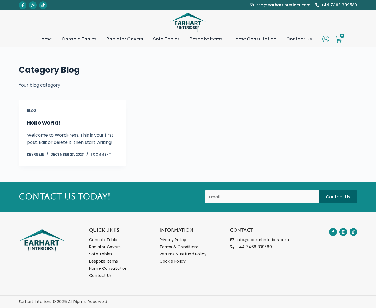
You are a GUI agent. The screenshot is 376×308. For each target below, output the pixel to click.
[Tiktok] (353, 232)
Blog (32, 110)
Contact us (299, 39)
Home (45, 39)
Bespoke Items (206, 39)
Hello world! (43, 122)
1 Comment (101, 154)
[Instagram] (343, 232)
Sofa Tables (166, 39)
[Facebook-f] (333, 232)
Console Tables (79, 39)
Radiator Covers (125, 39)
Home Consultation (254, 39)
